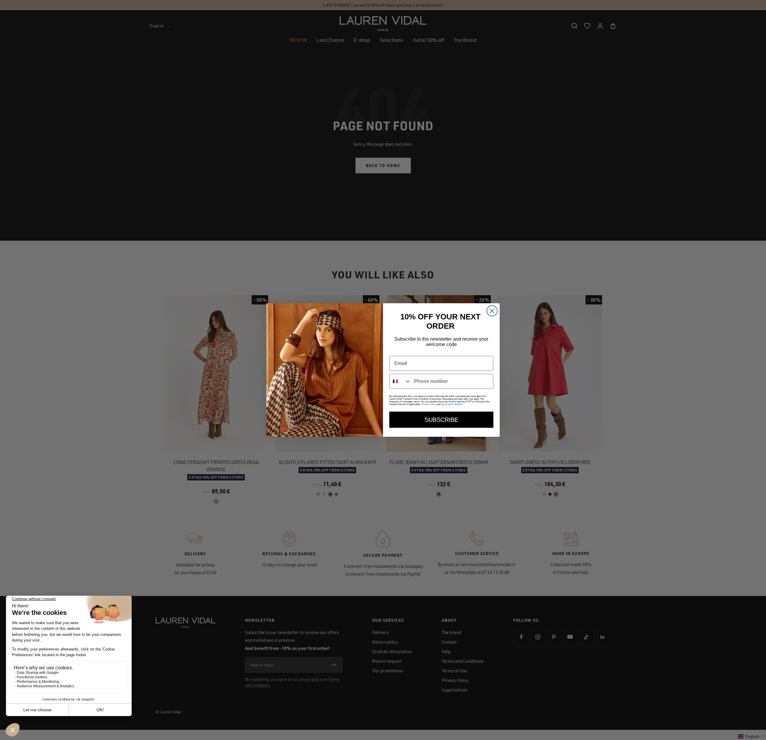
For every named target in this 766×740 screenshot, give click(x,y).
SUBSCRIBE (441, 419)
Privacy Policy (428, 404)
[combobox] (400, 381)
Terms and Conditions (452, 404)
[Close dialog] (492, 311)
